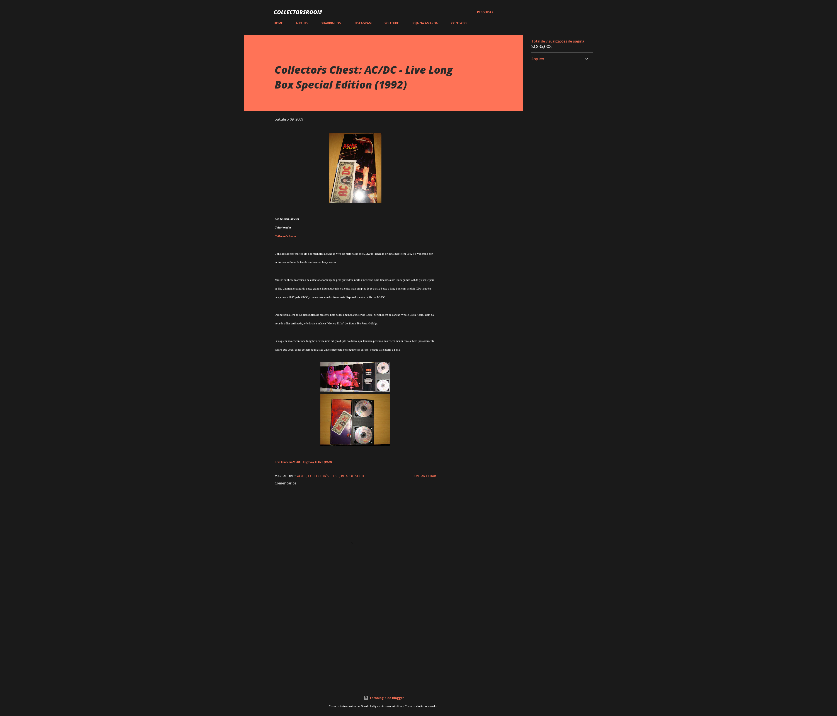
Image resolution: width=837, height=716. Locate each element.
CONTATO (459, 23)
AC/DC (301, 476)
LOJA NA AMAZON (425, 23)
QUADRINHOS (330, 23)
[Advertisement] (348, 629)
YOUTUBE (391, 23)
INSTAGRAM (363, 23)
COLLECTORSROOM (298, 12)
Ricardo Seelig (353, 476)
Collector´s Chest (323, 476)
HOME (278, 23)
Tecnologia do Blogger (386, 698)
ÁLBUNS (302, 23)
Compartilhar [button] (424, 476)
